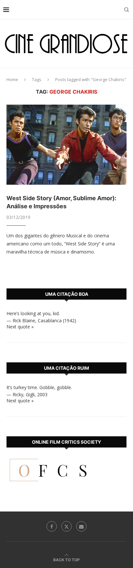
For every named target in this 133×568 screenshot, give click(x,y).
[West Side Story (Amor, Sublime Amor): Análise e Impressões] (66, 145)
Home (12, 79)
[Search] (126, 9)
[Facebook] (51, 526)
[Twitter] (66, 526)
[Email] (81, 526)
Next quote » (20, 327)
